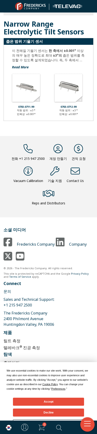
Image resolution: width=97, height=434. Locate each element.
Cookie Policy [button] (50, 384)
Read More (20, 67)
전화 (28, 158)
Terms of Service (20, 276)
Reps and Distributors (48, 203)
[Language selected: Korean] (8, 427)
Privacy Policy (80, 273)
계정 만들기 (58, 158)
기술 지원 (55, 180)
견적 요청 (79, 158)
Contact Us (75, 180)
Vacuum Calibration (28, 180)
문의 (7, 291)
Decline (49, 412)
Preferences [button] (58, 388)
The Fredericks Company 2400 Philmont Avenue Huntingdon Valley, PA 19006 (29, 318)
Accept (48, 401)
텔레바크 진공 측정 (22, 347)
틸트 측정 (12, 340)
